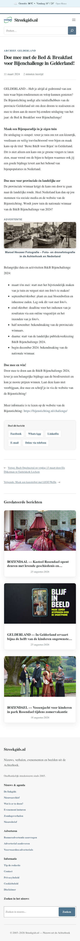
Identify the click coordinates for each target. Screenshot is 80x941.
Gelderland (26, 50)
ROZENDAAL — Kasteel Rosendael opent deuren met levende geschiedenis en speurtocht (38, 564)
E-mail (14, 443)
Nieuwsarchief (11, 797)
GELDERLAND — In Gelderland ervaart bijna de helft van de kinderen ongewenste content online (38, 636)
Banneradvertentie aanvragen (20, 837)
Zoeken (67, 912)
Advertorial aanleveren (17, 843)
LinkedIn (53, 434)
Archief (10, 50)
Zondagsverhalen (13, 816)
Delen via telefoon (35, 443)
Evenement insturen (15, 809)
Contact (8, 871)
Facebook (16, 434)
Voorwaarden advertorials (18, 849)
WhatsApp (34, 434)
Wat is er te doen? (13, 803)
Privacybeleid (11, 877)
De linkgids (10, 791)
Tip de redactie (12, 865)
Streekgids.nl (26, 20)
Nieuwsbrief (10, 822)
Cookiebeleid (11, 883)
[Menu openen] (73, 19)
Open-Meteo (61, 3)
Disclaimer (10, 889)
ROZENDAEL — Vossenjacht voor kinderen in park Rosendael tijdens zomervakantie (39, 709)
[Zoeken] (72, 30)
